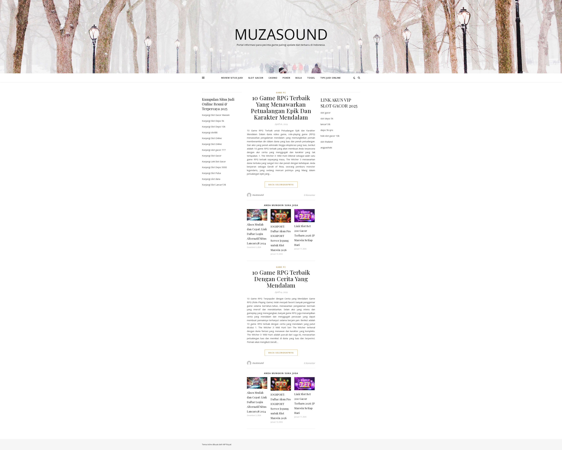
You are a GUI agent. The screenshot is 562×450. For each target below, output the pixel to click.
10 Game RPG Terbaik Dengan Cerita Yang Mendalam (281, 278)
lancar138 (325, 124)
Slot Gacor (216, 155)
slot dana (215, 178)
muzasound (258, 195)
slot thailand (327, 141)
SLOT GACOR (255, 77)
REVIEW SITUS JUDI (232, 77)
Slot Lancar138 (218, 184)
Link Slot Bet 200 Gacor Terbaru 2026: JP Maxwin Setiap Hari (304, 235)
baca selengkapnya (281, 184)
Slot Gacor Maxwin (220, 114)
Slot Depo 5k (217, 120)
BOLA (298, 77)
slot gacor (326, 112)
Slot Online (216, 138)
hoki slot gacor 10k (330, 135)
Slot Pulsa (216, 173)
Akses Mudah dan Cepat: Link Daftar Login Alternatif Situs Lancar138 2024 (257, 234)
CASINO (273, 77)
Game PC (281, 92)
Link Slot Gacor (218, 161)
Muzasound (281, 34)
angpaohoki (326, 147)
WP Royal (227, 444)
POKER (286, 77)
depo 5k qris (327, 130)
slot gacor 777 (218, 149)
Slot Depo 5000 (219, 167)
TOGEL (311, 77)
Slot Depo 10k (218, 126)
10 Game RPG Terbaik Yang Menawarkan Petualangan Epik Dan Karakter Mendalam (281, 107)
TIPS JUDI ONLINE (330, 77)
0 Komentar (309, 195)
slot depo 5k (327, 118)
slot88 (214, 132)
